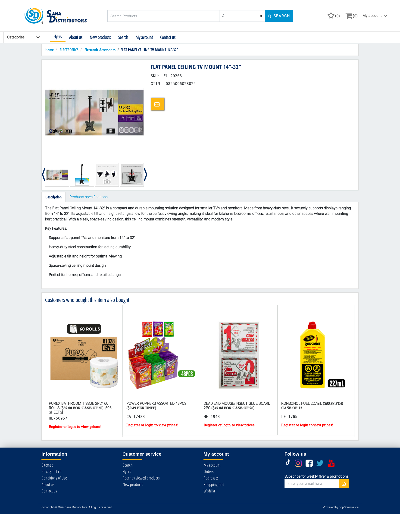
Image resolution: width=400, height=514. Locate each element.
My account (372, 15)
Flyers (57, 36)
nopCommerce (349, 507)
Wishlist (209, 491)
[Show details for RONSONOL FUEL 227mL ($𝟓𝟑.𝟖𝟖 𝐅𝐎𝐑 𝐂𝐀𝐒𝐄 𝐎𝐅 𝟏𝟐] (316, 357)
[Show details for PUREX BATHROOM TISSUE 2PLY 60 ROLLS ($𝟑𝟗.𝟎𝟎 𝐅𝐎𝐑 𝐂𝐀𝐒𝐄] (83, 357)
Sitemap (47, 465)
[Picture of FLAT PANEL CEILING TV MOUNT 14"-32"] (94, 112)
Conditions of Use (54, 478)
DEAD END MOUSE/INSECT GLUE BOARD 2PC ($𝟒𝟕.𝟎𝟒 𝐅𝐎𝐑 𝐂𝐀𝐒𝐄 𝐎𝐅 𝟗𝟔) (237, 405)
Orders (209, 471)
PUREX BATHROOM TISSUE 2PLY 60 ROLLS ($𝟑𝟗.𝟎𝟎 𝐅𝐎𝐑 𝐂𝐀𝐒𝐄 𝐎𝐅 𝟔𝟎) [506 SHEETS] (80, 407)
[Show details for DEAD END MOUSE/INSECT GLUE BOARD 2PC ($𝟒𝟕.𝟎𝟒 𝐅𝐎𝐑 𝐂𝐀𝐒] (238, 357)
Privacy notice (51, 471)
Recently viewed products (141, 478)
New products (100, 37)
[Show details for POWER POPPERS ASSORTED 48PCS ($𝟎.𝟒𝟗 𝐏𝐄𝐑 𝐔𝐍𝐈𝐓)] (161, 357)
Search (123, 37)
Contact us (167, 37)
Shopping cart (214, 484)
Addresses (211, 478)
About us (75, 37)
